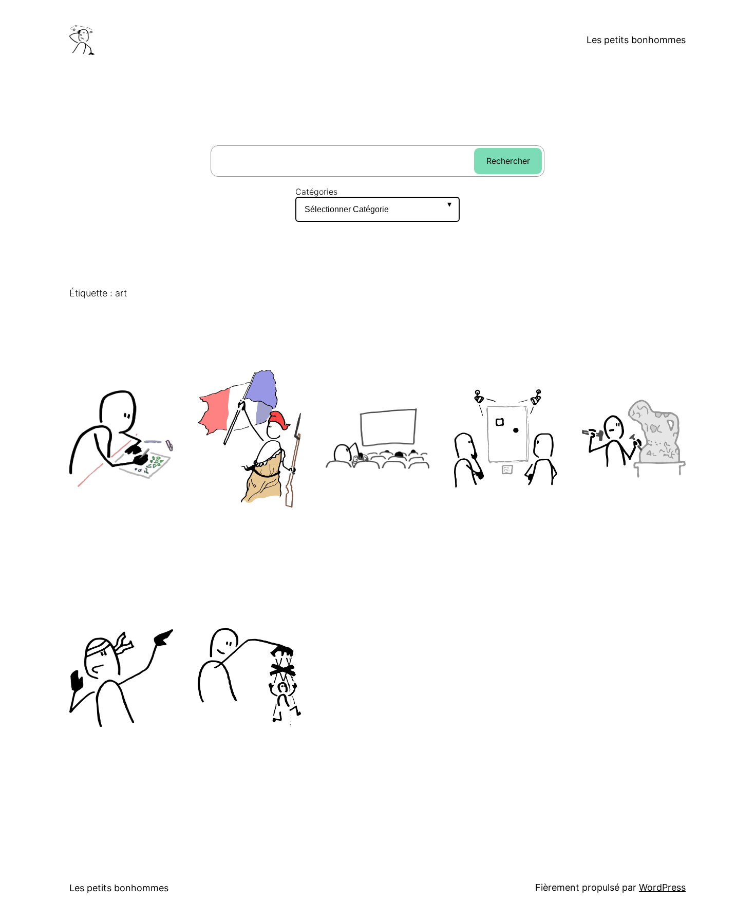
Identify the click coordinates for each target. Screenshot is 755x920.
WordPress (662, 887)
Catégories (316, 192)
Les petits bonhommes (636, 39)
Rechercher (508, 161)
